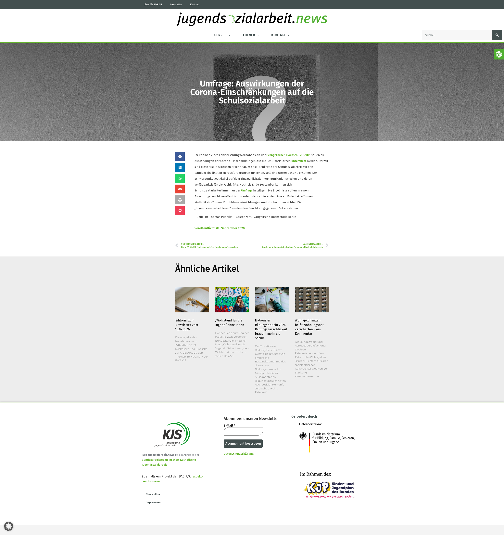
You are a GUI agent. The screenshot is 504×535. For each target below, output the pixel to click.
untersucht (298, 161)
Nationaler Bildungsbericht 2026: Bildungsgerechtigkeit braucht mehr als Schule (271, 329)
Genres (220, 35)
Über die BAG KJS (153, 4)
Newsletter (176, 4)
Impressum (153, 502)
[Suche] (497, 35)
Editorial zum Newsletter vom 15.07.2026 (186, 325)
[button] (499, 54)
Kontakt (194, 4)
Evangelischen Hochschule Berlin (288, 155)
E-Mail (229, 425)
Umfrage (246, 190)
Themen (249, 35)
